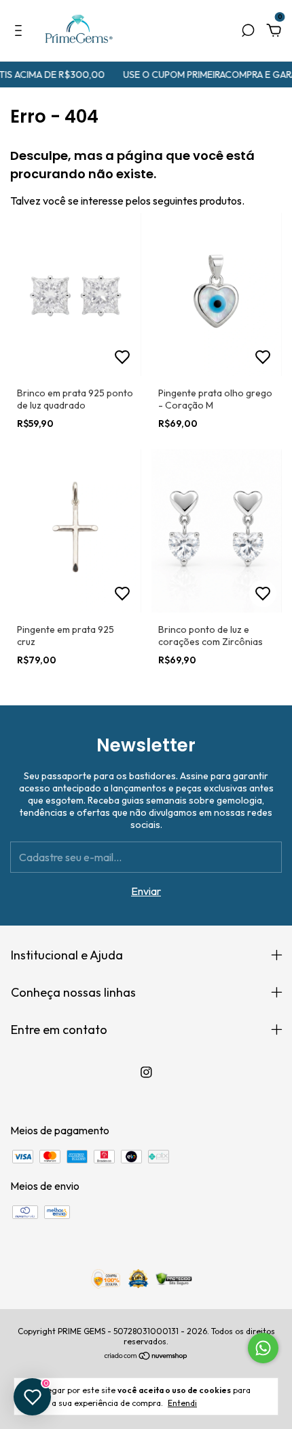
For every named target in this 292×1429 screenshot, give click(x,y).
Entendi (182, 1403)
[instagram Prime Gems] (146, 1072)
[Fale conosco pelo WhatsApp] (263, 1348)
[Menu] (20, 31)
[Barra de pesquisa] (248, 31)
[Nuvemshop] (146, 1356)
